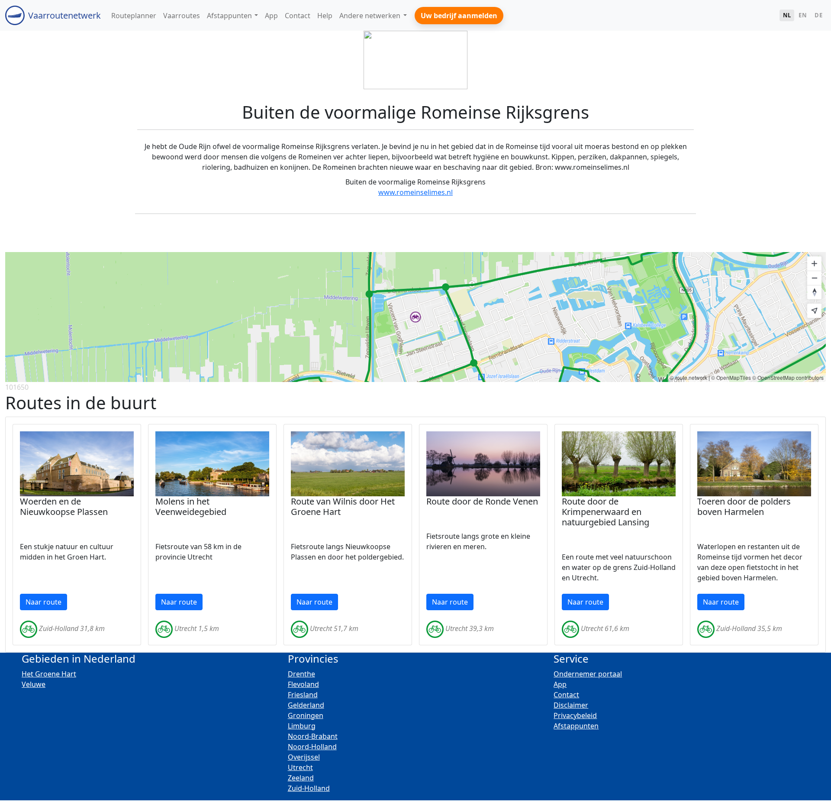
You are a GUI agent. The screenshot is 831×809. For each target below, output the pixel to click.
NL (787, 15)
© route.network (688, 377)
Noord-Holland (312, 746)
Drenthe (301, 674)
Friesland (303, 694)
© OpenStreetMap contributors (788, 377)
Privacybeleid (575, 715)
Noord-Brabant (313, 736)
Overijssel (304, 757)
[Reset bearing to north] (814, 292)
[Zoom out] (814, 278)
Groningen (305, 715)
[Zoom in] (814, 263)
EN (803, 15)
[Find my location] (814, 311)
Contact (566, 694)
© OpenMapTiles (731, 377)
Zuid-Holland (309, 788)
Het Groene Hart (49, 674)
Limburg (302, 726)
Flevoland (303, 684)
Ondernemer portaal (588, 674)
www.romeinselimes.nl (415, 192)
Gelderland (306, 705)
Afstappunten (576, 726)
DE (818, 15)
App (560, 684)
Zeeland (301, 778)
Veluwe (33, 684)
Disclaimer (571, 705)
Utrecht (300, 767)
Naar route (43, 602)
